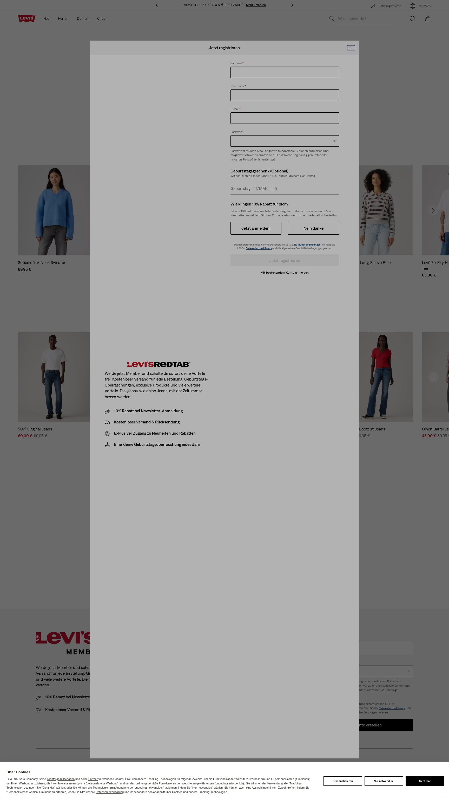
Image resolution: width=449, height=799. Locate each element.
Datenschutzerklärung (110, 792)
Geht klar (425, 780)
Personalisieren (343, 780)
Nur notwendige (384, 780)
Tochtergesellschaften (61, 779)
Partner (93, 779)
